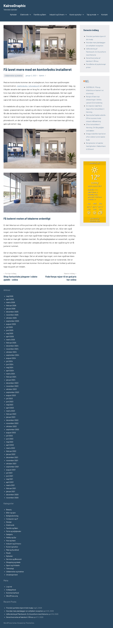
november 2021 (12, 460)
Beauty (9, 509)
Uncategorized (12, 575)
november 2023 (12, 386)
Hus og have (11, 540)
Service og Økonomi (14, 559)
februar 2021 (11, 488)
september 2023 (12, 392)
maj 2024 (9, 367)
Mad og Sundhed (12, 550)
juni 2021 (9, 476)
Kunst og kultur (76, 14)
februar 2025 (11, 343)
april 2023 (10, 408)
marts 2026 (10, 302)
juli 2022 (9, 436)
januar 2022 (10, 454)
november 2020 (12, 498)
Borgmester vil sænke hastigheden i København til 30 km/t (96, 146)
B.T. (87, 81)
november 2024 (12, 349)
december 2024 (12, 346)
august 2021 (11, 470)
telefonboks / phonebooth (28, 86)
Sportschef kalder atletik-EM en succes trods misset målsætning (96, 118)
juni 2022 (9, 439)
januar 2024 (10, 380)
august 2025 (11, 324)
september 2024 (12, 355)
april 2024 (10, 370)
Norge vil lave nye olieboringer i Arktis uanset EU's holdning (94, 99)
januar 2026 (10, 308)
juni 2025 (9, 330)
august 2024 (11, 358)
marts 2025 (10, 339)
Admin (41, 75)
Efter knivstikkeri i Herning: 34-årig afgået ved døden (95, 127)
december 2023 (12, 383)
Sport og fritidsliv (13, 565)
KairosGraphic (15, 5)
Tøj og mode (91, 14)
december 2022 (12, 420)
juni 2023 (9, 401)
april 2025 (10, 336)
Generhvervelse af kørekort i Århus (19, 617)
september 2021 (12, 467)
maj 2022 (9, 442)
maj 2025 (9, 333)
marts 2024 (10, 374)
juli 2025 (9, 327)
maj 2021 (9, 479)
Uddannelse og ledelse (14, 75)
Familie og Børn (40, 14)
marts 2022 (10, 448)
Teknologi (10, 568)
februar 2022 (11, 451)
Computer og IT (12, 519)
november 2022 (12, 423)
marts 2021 (10, 485)
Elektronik (24, 14)
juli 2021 (9, 473)
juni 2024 (9, 364)
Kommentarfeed (12, 593)
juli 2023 (9, 398)
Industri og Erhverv (57, 14)
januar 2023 (10, 417)
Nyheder (13, 14)
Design (9, 522)
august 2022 (11, 432)
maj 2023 (9, 405)
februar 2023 (11, 414)
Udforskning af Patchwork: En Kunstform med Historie (96, 52)
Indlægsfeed (11, 590)
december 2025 (12, 312)
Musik (8, 553)
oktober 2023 (11, 389)
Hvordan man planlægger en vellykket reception (24, 611)
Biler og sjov (11, 513)
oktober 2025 (11, 318)
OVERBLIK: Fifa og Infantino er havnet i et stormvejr (95, 90)
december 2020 (12, 494)
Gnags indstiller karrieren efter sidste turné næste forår (96, 137)
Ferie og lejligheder (13, 531)
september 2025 (12, 321)
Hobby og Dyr (11, 537)
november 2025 (12, 315)
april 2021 (10, 482)
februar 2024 (11, 377)
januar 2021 (10, 491)
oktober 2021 (11, 463)
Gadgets (9, 534)
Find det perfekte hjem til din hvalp (19, 608)
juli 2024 (9, 361)
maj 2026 (9, 296)
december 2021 (12, 457)
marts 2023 (10, 411)
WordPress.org (12, 596)
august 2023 (11, 395)
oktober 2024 (11, 352)
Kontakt (104, 14)
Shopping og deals (13, 562)
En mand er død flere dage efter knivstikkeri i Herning (95, 109)
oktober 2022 (11, 426)
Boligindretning (12, 516)
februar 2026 (11, 305)
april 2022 (10, 445)
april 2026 (10, 299)
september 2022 (12, 429)
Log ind (9, 586)
